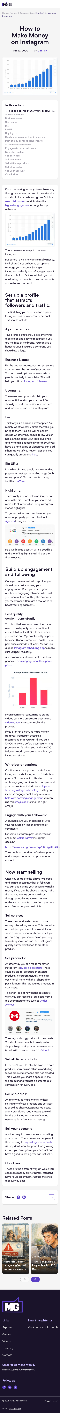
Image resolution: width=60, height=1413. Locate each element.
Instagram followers (35, 381)
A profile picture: (14, 114)
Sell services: (12, 155)
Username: (11, 122)
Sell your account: (15, 171)
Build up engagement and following (25, 137)
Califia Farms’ (25, 838)
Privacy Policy (51, 1401)
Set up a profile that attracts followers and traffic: (32, 111)
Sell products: (13, 159)
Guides (6, 1334)
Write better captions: (18, 144)
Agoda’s (10, 521)
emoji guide (21, 802)
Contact (7, 1354)
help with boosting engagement (24, 798)
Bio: (7, 126)
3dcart (45, 1050)
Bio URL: (10, 129)
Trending (7, 1348)
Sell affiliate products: (17, 163)
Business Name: (14, 118)
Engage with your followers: (21, 148)
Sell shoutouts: (13, 167)
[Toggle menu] (55, 4)
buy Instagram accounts (38, 1142)
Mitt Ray (42, 50)
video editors (13, 722)
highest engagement (17, 205)
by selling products (31, 967)
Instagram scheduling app (29, 648)
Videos (6, 1341)
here (34, 454)
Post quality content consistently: (24, 141)
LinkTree (19, 481)
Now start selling (14, 152)
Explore (7, 1327)
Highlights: (11, 133)
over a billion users (16, 201)
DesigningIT (15, 1408)
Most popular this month (43, 1327)
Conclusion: (11, 174)
